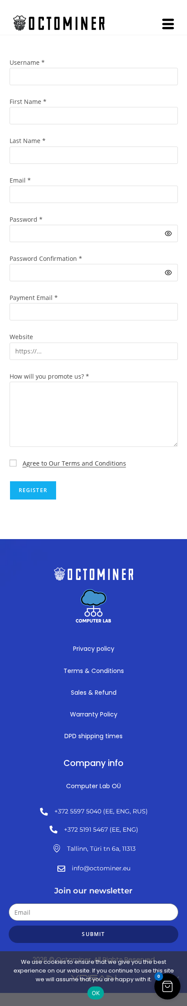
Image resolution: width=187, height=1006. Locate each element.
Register (33, 490)
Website (21, 337)
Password (26, 219)
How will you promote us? (49, 376)
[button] (167, 986)
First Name (28, 101)
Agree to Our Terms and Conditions (74, 463)
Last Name (28, 141)
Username (27, 62)
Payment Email (34, 297)
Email (20, 180)
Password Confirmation (46, 258)
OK (96, 992)
